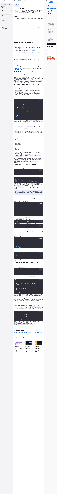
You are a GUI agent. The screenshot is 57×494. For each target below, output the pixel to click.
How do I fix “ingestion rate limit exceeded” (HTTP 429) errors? (51, 29)
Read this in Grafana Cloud (51, 8)
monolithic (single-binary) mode (38, 49)
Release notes (4, 15)
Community (3, 27)
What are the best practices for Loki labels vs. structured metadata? (51, 23)
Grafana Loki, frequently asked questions (51, 17)
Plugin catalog (3, 7)
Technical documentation (4, 6)
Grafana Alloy (34, 50)
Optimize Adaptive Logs (18, 68)
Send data (3, 20)
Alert (3, 23)
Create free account (51, 59)
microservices (40, 259)
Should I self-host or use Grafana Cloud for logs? (51, 21)
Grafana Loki (3, 14)
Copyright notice (4, 28)
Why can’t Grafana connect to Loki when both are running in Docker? (50, 32)
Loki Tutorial (20, 47)
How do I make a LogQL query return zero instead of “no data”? (51, 38)
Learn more (29, 0)
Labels (20, 52)
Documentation (15, 4)
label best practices (27, 52)
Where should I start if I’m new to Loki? (51, 19)
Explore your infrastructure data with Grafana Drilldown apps (24, 65)
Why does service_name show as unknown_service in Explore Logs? (51, 26)
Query (3, 21)
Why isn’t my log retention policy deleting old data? (51, 40)
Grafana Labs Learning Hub (19, 59)
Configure (3, 19)
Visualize (3, 22)
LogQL (20, 54)
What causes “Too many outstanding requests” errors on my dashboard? (51, 35)
